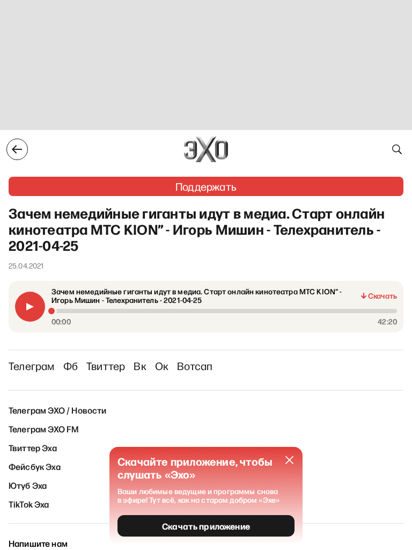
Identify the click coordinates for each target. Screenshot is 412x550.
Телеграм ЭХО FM (44, 429)
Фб (70, 366)
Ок (161, 366)
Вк (140, 366)
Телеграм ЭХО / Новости (58, 410)
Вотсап (194, 366)
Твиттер (105, 366)
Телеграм (32, 366)
